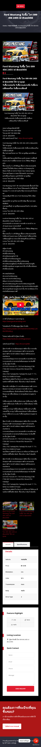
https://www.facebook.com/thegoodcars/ (17, 339)
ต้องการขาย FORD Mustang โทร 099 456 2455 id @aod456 (9, 514)
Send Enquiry (20, 689)
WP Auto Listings (10, 743)
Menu (22, 6)
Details (8, 544)
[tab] (8, 544)
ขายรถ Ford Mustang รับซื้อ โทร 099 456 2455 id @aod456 (26, 513)
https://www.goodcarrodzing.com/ (14, 321)
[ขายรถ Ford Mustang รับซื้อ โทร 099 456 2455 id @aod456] (26, 506)
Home (5, 26)
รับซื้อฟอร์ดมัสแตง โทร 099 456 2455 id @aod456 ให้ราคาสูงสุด (10, 533)
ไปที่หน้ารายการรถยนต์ (12, 726)
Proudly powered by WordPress (13, 741)
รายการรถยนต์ (12, 26)
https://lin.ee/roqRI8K (26, 138)
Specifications (22, 544)
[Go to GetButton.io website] (36, 745)
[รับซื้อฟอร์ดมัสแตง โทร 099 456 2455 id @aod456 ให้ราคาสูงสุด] (10, 524)
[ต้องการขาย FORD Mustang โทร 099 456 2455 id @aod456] (10, 506)
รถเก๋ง (22, 591)
